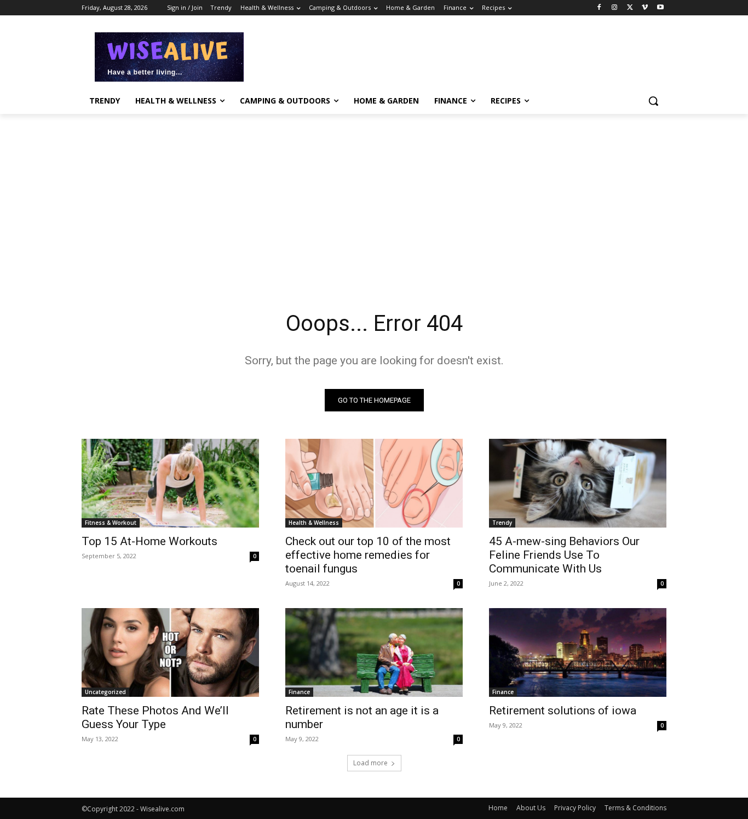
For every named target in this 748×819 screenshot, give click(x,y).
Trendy (502, 522)
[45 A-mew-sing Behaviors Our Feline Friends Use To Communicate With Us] (577, 483)
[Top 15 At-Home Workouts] (170, 483)
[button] (653, 101)
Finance (299, 692)
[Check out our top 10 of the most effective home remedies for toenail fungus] (374, 483)
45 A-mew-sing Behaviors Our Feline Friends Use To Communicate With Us (564, 555)
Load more (370, 763)
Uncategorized (105, 692)
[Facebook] (599, 8)
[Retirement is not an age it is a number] (374, 652)
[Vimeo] (644, 8)
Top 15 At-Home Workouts (149, 541)
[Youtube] (660, 8)
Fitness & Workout (110, 522)
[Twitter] (630, 8)
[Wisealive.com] (169, 57)
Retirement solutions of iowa (562, 710)
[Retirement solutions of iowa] (577, 652)
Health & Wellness (314, 522)
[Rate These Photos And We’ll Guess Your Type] (170, 652)
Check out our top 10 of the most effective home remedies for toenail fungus (368, 555)
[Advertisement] (456, 55)
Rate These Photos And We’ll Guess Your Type (155, 717)
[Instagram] (614, 8)
